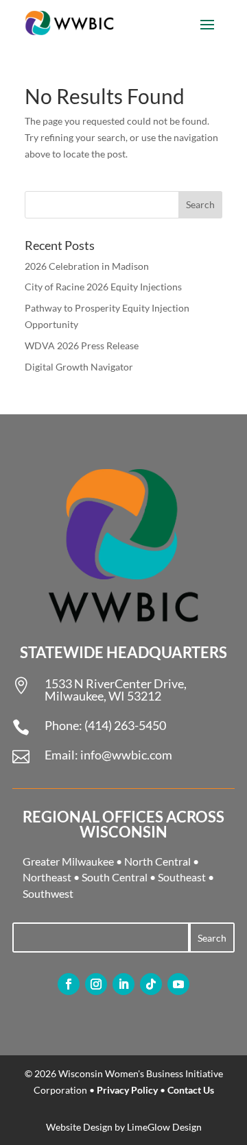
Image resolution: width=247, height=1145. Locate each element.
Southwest (48, 893)
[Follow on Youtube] (178, 984)
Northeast (47, 876)
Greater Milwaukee (68, 861)
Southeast (182, 876)
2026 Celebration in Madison (87, 266)
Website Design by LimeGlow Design (124, 1127)
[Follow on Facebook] (69, 984)
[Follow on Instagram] (96, 984)
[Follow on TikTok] (151, 984)
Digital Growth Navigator (79, 367)
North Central (157, 861)
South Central (115, 876)
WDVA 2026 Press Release (82, 345)
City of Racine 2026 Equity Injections (103, 286)
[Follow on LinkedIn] (123, 984)
